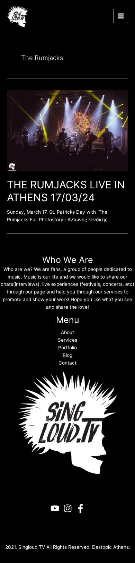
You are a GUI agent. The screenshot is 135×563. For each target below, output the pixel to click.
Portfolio (67, 347)
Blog (67, 355)
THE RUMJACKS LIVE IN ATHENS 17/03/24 (66, 191)
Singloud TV (31, 547)
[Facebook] (80, 508)
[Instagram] (67, 508)
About (67, 332)
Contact (67, 363)
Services (67, 340)
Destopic (102, 547)
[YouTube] (55, 508)
